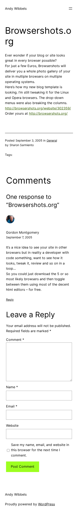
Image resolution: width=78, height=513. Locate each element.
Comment (15, 340)
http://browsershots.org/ (48, 113)
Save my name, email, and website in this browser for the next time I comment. (40, 450)
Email (11, 406)
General (52, 140)
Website (12, 425)
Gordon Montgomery (22, 232)
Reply (10, 299)
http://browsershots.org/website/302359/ (38, 108)
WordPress (46, 504)
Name (12, 387)
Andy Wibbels (16, 8)
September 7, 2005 (19, 237)
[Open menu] (70, 8)
